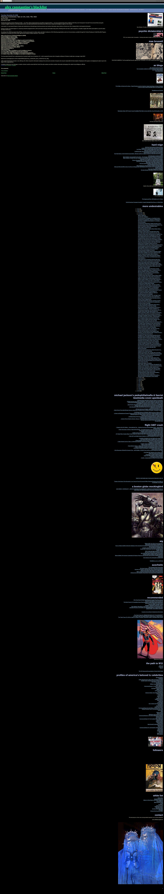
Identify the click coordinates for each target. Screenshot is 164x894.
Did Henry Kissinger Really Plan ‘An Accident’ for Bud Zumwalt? (149, 161)
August (139, 380)
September (140, 379)
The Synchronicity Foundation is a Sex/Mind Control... (149, 218)
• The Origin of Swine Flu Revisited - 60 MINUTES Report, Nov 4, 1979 (148, 448)
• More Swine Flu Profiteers (157, 449)
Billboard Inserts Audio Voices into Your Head (147, 320)
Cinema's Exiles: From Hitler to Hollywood (154, 692)
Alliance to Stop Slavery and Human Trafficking (153, 800)
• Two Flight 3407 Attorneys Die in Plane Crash (153, 452)
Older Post (103, 72)
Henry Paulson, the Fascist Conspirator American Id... (149, 313)
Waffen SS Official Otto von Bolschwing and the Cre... (149, 278)
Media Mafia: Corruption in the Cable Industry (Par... (149, 357)
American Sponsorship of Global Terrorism (154, 147)
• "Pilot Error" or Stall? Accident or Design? (154, 454)
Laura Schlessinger (159, 690)
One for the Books (142, 222)
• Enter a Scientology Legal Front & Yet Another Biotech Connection (149, 447)
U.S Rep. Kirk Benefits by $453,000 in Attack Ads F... (149, 304)
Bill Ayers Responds (142, 348)
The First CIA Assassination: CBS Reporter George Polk (151, 163)
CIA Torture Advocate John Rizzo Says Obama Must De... (150, 339)
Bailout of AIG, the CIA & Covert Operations (147, 327)
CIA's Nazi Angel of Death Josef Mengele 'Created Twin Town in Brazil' (148, 600)
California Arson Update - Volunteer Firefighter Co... (148, 308)
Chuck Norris (160, 723)
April (139, 385)
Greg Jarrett (160, 726)
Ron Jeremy (160, 697)
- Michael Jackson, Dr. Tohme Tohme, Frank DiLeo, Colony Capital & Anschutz (146, 414)
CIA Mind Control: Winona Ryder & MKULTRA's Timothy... (150, 264)
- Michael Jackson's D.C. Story (156, 407)
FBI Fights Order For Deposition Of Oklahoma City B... (149, 337)
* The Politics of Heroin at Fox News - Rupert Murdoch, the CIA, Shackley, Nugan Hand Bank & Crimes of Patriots (139, 86)
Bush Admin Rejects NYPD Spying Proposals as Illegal (149, 251)
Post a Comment (4, 70)
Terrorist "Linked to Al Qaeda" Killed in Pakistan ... (148, 254)
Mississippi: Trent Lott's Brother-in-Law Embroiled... (148, 272)
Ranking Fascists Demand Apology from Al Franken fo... (149, 360)
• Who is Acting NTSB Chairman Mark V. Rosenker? (152, 444)
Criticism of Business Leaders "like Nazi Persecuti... (149, 328)
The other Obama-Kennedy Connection (146, 373)
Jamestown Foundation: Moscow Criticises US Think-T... (150, 315)
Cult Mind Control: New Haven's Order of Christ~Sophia (149, 275)
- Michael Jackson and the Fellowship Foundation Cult (151, 419)
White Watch (160, 797)
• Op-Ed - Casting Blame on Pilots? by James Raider (152, 457)
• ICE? (161, 437)
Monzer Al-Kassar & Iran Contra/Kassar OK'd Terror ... (149, 307)
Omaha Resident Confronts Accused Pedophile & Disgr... (150, 246)
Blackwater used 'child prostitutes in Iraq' (154, 162)
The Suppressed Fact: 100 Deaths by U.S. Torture (152, 199)
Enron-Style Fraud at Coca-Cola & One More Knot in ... (149, 297)
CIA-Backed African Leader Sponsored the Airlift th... (149, 372)
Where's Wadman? (142, 215)
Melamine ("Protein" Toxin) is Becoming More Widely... (149, 255)
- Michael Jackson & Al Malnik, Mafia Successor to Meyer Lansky (149, 409)
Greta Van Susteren (159, 706)
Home (54, 72)
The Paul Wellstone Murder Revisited (155, 164)
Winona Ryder (160, 696)
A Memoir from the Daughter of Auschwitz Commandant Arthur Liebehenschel (147, 572)
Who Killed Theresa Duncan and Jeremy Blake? (148, 248)
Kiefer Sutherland (159, 685)
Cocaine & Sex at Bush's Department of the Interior (152, 611)
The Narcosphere (159, 807)
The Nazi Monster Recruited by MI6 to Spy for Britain (152, 170)
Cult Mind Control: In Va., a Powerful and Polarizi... (148, 288)
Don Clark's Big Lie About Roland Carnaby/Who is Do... (149, 286)
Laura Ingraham (159, 722)
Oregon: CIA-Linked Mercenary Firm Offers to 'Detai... (149, 368)
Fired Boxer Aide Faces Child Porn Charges (147, 305)
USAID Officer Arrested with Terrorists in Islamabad (152, 148)
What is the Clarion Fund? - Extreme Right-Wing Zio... (149, 325)
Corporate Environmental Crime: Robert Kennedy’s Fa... (149, 349)
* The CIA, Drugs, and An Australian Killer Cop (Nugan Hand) (150, 87)
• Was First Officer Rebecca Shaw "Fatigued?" (153, 455)
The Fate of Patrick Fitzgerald (144, 303)
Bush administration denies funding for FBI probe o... (149, 375)
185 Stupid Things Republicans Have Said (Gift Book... (149, 323)
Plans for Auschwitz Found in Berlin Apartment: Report (149, 345)
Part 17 (161, 667)
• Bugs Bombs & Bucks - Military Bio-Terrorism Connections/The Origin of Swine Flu (145, 445)
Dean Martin (160, 710)
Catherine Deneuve (159, 699)
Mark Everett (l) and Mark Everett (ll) (155, 724)
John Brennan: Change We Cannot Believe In (147, 291)
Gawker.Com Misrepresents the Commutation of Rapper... (150, 239)
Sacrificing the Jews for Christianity (145, 294)
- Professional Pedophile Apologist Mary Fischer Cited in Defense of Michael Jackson (145, 402)
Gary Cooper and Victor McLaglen (156, 703)
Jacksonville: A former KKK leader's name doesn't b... (149, 369)
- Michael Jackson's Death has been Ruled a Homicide (151, 417)
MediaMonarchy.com (158, 799)
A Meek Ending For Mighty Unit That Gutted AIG (153, 554)
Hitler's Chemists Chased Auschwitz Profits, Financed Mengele (150, 571)
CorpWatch (160, 804)
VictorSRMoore (160, 801)
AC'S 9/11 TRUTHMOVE (157, 69)
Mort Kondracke (159, 705)
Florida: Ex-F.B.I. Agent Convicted (145, 351)
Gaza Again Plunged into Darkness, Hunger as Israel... (149, 300)
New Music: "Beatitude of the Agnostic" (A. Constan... (149, 220)
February (140, 388)
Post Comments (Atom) (12, 75)
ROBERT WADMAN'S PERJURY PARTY (154, 605)
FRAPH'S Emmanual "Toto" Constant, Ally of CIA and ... (149, 352)
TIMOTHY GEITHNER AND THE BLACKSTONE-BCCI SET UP (149, 478)
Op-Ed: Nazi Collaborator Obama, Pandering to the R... (149, 270)
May (139, 384)
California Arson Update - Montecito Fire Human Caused (150, 289)
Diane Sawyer (160, 733)
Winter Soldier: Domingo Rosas (144, 227)
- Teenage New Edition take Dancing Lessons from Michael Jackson (148, 405)
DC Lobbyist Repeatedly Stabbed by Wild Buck (148, 292)
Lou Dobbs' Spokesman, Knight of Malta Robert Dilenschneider (150, 149)
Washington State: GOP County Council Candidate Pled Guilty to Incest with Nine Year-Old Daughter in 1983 (140, 110)
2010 (138, 208)
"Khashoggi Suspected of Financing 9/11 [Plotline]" (148, 341)
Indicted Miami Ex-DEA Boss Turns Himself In (153, 152)
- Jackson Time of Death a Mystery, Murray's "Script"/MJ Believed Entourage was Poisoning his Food (142, 418)
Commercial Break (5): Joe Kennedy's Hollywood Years (151, 727)
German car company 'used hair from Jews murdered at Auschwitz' (149, 569)
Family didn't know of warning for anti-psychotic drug (149, 259)
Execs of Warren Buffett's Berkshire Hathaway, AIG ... (149, 319)
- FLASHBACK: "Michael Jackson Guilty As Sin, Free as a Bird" (149, 403)
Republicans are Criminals (157, 90)
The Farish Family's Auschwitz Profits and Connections (151, 568)
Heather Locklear (159, 721)
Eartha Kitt (161, 701)
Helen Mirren (160, 725)
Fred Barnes (160, 704)
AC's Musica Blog (159, 71)
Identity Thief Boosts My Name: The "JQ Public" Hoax (149, 295)
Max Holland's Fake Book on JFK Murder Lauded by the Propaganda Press (147, 606)
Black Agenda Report (158, 802)
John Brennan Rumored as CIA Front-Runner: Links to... (149, 309)
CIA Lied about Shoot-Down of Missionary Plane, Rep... (149, 263)
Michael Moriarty (159, 677)
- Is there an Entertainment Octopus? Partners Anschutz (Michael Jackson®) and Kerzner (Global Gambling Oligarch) (138, 413)
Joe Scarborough (159, 717)
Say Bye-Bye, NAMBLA (143, 216)
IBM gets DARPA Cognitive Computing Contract (148, 271)
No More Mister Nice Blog (157, 808)
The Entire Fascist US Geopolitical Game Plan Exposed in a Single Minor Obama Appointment (143, 602)
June (139, 383)
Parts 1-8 (161, 665)
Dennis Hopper (160, 693)
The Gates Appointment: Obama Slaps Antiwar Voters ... (149, 228)
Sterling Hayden (159, 698)
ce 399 (161, 803)
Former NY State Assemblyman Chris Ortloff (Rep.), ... (149, 296)
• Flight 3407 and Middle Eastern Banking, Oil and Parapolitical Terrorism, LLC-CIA (146, 436)
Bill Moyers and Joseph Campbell (156, 714)
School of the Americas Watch (156, 811)
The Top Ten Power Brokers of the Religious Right (148, 331)
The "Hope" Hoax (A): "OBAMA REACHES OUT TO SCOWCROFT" (148, 615)
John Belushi (160, 728)
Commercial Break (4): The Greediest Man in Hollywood (151, 718)
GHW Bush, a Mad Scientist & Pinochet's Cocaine (148, 268)
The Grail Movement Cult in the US (145, 333)
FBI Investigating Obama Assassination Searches (148, 317)
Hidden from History (159, 806)
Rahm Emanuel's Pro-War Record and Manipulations (149, 355)
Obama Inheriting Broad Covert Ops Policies (147, 329)
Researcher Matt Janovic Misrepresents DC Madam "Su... (150, 224)
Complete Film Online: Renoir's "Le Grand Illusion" (148, 287)
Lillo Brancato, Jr (159, 682)
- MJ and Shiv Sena (159, 421)
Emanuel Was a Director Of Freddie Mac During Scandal (150, 353)
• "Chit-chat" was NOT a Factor (156, 456)
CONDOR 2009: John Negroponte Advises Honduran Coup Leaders (149, 151)
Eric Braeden (160, 702)
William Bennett (160, 689)
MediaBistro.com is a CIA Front (156, 560)
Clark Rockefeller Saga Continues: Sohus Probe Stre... (149, 324)
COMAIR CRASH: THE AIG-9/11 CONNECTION (152, 547)
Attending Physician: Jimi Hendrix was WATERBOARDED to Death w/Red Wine (146, 607)
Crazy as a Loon (159, 805)
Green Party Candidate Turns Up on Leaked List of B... (149, 252)
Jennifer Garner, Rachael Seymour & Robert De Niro (152, 680)
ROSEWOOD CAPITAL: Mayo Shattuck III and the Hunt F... (150, 244)
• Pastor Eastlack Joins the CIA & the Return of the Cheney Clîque (149, 440)
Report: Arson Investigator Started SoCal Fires (147, 243)
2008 (138, 211)
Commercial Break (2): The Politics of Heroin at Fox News (151, 708)
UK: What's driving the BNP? (144, 267)
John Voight (160, 694)
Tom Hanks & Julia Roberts (157, 681)
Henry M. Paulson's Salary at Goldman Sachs (147, 226)
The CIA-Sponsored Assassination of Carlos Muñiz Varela (151, 671)
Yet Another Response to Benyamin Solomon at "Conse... (150, 282)
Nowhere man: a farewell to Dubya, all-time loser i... (148, 367)
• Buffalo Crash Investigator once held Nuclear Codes (152, 431)
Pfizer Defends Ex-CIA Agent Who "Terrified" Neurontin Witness (150, 165)
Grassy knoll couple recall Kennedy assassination (148, 262)
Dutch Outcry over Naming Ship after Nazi (147, 347)
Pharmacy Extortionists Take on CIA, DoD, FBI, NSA (149, 242)
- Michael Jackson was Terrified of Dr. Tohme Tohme (152, 415)
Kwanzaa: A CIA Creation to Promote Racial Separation (151, 159)
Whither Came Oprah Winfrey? (156, 684)
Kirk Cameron (160, 734)
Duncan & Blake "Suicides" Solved (156, 604)
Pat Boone (161, 678)
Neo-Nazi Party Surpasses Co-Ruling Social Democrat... (150, 344)
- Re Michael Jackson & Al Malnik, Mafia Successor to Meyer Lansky (148, 412)
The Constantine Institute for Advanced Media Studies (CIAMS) (150, 68)
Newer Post (3, 72)
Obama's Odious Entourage (144, 230)
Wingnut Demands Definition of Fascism (146, 250)
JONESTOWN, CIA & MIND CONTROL (154, 608)
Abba (162, 711)
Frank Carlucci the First (143, 361)
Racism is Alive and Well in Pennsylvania (146, 371)
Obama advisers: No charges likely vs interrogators (149, 280)
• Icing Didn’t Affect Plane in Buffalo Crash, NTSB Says (151, 439)
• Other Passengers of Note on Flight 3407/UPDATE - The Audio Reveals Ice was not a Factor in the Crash (140, 429)
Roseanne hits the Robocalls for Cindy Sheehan (148, 376)
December (140, 212)
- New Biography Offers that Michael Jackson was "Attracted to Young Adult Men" (146, 406)
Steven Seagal (160, 713)
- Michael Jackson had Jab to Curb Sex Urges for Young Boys (150, 400)
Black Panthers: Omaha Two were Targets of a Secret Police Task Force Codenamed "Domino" (143, 158)
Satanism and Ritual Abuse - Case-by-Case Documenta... (150, 365)
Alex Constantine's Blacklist (26, 7)
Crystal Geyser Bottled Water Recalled (146, 283)
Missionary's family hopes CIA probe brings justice (148, 231)
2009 (138, 210)
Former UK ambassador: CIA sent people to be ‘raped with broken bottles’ (147, 160)
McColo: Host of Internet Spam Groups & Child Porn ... (149, 240)
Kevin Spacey (160, 700)
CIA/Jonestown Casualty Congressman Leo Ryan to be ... (150, 321)
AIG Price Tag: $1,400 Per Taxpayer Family (154, 552)
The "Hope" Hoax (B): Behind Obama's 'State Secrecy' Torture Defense (148, 616)
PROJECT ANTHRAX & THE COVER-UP (154, 601)
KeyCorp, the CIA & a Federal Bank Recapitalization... (149, 301)
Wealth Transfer (159, 550)
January (140, 389)
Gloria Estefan (160, 730)
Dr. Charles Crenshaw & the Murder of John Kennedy (149, 260)
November (140, 214)
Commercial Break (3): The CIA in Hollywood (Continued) (151, 715)
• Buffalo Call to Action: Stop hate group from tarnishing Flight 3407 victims (147, 432)
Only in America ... (142, 258)
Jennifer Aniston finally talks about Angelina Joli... (148, 311)
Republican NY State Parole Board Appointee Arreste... (149, 335)
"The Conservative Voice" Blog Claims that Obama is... (149, 276)
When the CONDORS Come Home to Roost (153, 150)
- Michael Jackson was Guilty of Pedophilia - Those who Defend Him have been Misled (145, 401)
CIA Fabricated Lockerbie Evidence (155, 155)
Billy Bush (161, 731)
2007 (138, 391)
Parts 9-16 (161, 666)
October (140, 377)
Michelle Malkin (160, 720)
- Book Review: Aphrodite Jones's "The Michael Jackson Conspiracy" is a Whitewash (145, 404)
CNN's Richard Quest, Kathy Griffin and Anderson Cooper (151, 679)
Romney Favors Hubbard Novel (144, 299)
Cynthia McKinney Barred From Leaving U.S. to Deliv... (149, 238)
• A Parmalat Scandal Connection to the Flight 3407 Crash (151, 430)
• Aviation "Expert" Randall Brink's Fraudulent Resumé (151, 443)
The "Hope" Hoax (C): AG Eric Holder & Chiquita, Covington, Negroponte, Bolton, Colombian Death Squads (140, 617)
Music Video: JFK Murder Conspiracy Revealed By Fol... (150, 364)
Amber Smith (160, 729)
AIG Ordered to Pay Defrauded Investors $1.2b (153, 557)
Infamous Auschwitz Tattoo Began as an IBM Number (152, 570)
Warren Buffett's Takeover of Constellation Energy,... (149, 247)
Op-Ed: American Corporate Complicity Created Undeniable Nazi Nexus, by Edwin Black (144, 202)
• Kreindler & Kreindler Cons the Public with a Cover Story (151, 438)
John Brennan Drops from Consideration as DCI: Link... (149, 235)
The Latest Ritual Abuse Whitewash (155, 168)
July (139, 381)
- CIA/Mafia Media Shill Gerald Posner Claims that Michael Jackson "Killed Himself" (145, 416)
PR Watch (161, 809)
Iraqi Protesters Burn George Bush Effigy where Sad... (149, 266)
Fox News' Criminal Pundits (157, 688)
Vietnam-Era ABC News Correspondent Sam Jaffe (152, 709)
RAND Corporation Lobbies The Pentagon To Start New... (150, 312)
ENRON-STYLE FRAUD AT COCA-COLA (154, 603)
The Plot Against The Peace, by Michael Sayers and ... (149, 256)
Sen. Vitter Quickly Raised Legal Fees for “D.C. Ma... (149, 232)
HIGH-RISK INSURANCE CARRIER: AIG (154, 544)
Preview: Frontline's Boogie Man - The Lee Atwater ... (149, 343)
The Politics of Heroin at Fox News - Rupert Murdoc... (149, 316)
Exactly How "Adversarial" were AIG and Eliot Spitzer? (151, 549)
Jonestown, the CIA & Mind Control (145, 274)
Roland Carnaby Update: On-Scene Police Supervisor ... (150, 279)
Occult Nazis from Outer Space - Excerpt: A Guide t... (149, 284)
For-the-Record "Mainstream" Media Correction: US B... (149, 223)
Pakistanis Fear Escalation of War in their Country (148, 340)
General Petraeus (159, 687)
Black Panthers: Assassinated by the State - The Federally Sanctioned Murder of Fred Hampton (143, 156)
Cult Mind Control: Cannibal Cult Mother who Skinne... (149, 336)
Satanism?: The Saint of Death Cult (145, 356)
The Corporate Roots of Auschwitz (156, 567)
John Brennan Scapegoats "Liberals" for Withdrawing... (149, 219)
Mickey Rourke (160, 712)
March (139, 387)
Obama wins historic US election (145, 363)
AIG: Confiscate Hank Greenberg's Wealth (154, 551)
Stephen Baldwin (159, 716)
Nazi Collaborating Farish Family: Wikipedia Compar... (149, 236)
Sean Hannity (160, 691)
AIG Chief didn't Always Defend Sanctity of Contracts (152, 553)
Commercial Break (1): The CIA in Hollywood (153, 686)
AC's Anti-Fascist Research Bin (156, 67)
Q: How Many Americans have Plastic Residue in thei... (149, 359)
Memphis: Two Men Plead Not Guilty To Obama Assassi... (150, 332)
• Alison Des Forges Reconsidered (156, 453)
